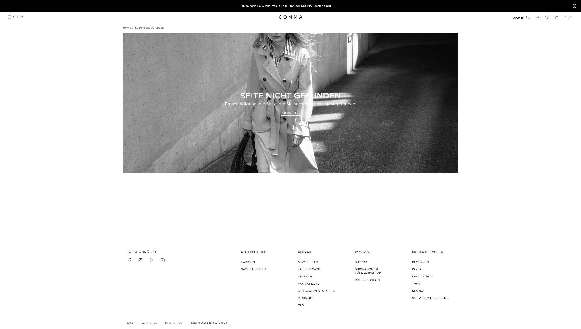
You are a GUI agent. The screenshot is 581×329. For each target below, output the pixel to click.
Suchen (518, 17)
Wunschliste (308, 283)
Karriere (248, 261)
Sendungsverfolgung (316, 290)
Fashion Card (309, 269)
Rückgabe (306, 298)
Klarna (418, 290)
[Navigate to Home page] (290, 17)
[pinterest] (151, 260)
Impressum (149, 322)
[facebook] (129, 260)
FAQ (301, 305)
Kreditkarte (422, 276)
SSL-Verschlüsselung (430, 298)
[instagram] (140, 260)
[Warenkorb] (557, 17)
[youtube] (162, 260)
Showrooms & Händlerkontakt (369, 271)
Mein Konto (307, 276)
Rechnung (420, 261)
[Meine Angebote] (573, 6)
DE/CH (569, 17)
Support (362, 261)
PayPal (417, 269)
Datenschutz (174, 322)
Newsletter (308, 261)
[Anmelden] (538, 17)
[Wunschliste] (547, 17)
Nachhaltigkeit (253, 269)
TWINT (417, 283)
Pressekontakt (368, 280)
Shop (18, 17)
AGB (130, 322)
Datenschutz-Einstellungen (209, 322)
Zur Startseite (290, 113)
